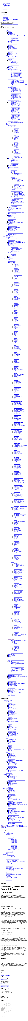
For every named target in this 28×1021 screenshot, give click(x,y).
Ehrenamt (13, 177)
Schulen (10, 216)
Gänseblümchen (17, 452)
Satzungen (13, 39)
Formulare (10, 51)
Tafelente (15, 376)
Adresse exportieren (5, 986)
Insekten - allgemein (15, 549)
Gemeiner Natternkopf (18, 478)
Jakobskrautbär (17, 593)
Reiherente (16, 356)
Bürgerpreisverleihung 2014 (16, 74)
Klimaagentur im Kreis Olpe (14, 675)
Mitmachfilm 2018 (12, 165)
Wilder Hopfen (17, 525)
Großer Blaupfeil (17, 574)
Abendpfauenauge (17, 580)
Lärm (9, 656)
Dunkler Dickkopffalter (18, 587)
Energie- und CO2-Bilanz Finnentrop (16, 660)
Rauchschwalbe (17, 354)
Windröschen (16, 468)
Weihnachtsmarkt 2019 (15, 116)
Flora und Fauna (11, 262)
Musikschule (11, 220)
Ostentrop (16, 146)
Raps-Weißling (17, 607)
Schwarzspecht (17, 363)
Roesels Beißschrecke (18, 560)
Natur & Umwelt (9, 259)
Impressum (5, 18)
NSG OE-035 (16, 651)
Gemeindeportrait (11, 125)
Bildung (7, 214)
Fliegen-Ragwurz (17, 497)
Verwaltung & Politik (7, 30)
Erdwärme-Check (12, 679)
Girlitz (15, 311)
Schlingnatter (16, 633)
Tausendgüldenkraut (18, 447)
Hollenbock (16, 142)
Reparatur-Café (14, 200)
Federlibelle (16, 566)
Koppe (15, 629)
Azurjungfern (16, 563)
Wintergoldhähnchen (18, 396)
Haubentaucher (17, 321)
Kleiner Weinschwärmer (19, 599)
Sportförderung (11, 230)
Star (14, 371)
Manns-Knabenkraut (18, 502)
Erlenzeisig (16, 303)
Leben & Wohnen (6, 123)
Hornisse (15, 556)
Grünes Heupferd (17, 553)
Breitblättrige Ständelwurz (19, 495)
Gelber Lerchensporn (18, 404)
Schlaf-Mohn (16, 444)
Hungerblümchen (17, 454)
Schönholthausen (17, 153)
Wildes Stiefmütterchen (18, 427)
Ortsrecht (10, 42)
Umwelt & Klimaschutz (8, 258)
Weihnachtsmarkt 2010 (15, 105)
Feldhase (15, 266)
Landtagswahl (14, 63)
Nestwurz (16, 503)
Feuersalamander (17, 626)
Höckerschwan (17, 327)
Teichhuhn (16, 380)
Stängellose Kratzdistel (18, 446)
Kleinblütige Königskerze (19, 413)
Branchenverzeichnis (12, 238)
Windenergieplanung (15, 40)
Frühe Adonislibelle (18, 569)
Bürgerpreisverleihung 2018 (16, 76)
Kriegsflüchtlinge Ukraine (16, 205)
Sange (15, 150)
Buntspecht (16, 297)
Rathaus (10, 41)
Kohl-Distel (16, 416)
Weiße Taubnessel (17, 465)
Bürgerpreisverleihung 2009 (16, 70)
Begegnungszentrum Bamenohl (17, 202)
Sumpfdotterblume (17, 424)
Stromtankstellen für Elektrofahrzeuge (16, 689)
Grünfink (15, 318)
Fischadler (16, 306)
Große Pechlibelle (17, 573)
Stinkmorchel (16, 545)
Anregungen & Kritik (12, 53)
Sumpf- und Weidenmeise (19, 374)
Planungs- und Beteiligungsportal (18, 35)
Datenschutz (5, 17)
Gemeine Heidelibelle (18, 571)
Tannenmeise (16, 378)
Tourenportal (13, 255)
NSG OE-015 (16, 644)
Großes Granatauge (18, 576)
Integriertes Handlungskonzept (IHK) (16, 212)
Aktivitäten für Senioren (16, 208)
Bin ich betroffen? (14, 665)
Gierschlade (16, 138)
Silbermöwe (16, 366)
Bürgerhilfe (13, 172)
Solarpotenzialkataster (12, 678)
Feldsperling (16, 304)
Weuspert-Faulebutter (18, 157)
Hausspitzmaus (17, 272)
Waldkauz (16, 389)
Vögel (12, 286)
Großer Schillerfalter (18, 592)
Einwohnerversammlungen (13, 167)
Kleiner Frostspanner (18, 597)
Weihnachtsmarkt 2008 (15, 103)
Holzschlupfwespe (17, 555)
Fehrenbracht (16, 132)
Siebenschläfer (17, 280)
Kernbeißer (16, 331)
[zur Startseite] (9, 24)
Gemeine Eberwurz (18, 405)
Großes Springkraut (18, 410)
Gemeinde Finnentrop (5, 975)
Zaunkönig (16, 397)
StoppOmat (13, 254)
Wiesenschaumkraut (18, 485)
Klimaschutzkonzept (12, 658)
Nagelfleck (16, 605)
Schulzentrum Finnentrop (13, 100)
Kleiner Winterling (17, 415)
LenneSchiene (9, 235)
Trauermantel (16, 613)
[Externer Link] (6, 1017)
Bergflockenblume (17, 472)
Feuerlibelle (16, 567)
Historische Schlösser (15, 249)
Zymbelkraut (16, 488)
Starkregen (10, 661)
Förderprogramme (12, 682)
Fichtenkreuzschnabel (18, 305)
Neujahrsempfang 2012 (16, 89)
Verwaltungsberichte (12, 44)
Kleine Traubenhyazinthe (19, 480)
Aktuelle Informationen (18, 198)
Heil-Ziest (16, 437)
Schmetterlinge (14, 579)
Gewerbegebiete (14, 161)
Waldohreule (16, 390)
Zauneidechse (16, 637)
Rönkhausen (16, 149)
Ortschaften (13, 126)
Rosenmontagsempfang (13, 121)
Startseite (5, 14)
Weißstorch (16, 395)
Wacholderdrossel (17, 387)
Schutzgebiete (11, 639)
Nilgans (15, 352)
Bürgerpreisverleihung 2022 (16, 77)
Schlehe (15, 520)
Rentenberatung (14, 170)
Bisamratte (16, 264)
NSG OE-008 (16, 643)
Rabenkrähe (16, 353)
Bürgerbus (13, 171)
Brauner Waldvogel (18, 584)
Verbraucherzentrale (15, 199)
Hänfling (15, 319)
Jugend (9, 166)
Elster (15, 301)
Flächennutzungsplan (15, 37)
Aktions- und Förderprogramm (14, 241)
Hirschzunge (16, 535)
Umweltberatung (11, 654)
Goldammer (16, 312)
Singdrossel (16, 368)
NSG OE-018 (16, 646)
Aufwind (13, 189)
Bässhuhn (16, 292)
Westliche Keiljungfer (18, 578)
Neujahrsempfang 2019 (16, 97)
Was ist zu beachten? (18, 193)
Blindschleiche (17, 621)
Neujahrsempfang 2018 (16, 96)
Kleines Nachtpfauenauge (19, 600)
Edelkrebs (16, 623)
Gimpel (15, 310)
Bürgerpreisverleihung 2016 (16, 75)
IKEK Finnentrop (12, 213)
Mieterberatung (14, 206)
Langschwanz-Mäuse (18, 275)
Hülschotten (16, 143)
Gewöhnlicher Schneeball (19, 515)
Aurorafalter (16, 583)
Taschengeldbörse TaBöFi (16, 191)
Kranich (15, 341)
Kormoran (16, 339)
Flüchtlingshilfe (14, 178)
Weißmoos (16, 548)
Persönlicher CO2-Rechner (13, 685)
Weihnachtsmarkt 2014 (15, 110)
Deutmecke (16, 131)
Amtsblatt (10, 59)
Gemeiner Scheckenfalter (19, 588)
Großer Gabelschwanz (18, 590)
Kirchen (12, 250)
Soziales (10, 168)
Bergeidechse (16, 619)
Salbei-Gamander (17, 418)
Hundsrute (16, 536)
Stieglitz (15, 373)
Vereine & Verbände (12, 226)
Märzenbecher (16, 458)
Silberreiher (16, 367)
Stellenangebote (11, 49)
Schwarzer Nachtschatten (19, 462)
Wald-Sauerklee (17, 464)
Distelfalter (16, 586)
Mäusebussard (16, 347)
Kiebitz (15, 332)
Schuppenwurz (17, 542)
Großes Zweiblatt (17, 500)
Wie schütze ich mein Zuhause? (17, 667)
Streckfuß (16, 609)
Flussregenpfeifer (17, 307)
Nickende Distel (17, 441)
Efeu (14, 510)
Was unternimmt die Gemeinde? (17, 668)
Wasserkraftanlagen (15, 251)
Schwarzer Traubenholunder (19, 521)
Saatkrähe (16, 361)
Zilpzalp (15, 398)
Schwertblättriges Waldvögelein (20, 506)
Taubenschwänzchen (18, 612)
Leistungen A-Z (11, 46)
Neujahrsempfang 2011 (16, 88)
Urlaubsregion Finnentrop (11, 243)
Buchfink (15, 296)
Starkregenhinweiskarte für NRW (15, 693)
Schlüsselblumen (17, 420)
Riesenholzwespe (17, 559)
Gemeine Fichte (17, 513)
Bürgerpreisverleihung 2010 (16, 72)
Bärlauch (15, 450)
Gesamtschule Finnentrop (16, 101)
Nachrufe (10, 54)
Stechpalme (16, 523)
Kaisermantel (16, 594)
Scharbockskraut (17, 419)
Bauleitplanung (11, 34)
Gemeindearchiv (11, 217)
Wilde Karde (16, 487)
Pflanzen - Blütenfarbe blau (16, 469)
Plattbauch (16, 577)
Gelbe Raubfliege (17, 552)
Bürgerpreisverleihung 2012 (16, 73)
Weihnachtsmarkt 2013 (15, 109)
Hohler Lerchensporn (18, 438)
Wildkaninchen (17, 283)
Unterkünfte (16, 182)
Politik (7, 55)
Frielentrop (16, 137)
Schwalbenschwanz (18, 608)
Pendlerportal (11, 690)
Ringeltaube (16, 357)
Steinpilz (15, 544)
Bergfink (15, 291)
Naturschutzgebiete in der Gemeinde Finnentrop (17, 826)
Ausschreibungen (11, 33)
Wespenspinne (16, 636)
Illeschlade (16, 144)
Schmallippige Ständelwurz (19, 504)
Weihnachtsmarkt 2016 (15, 112)
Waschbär (16, 284)
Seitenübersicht (6, 20)
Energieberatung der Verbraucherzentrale (16, 683)
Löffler (15, 345)
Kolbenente (16, 336)
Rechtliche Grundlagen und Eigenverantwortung (16, 671)
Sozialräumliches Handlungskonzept (15, 222)
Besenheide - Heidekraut (19, 508)
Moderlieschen (17, 630)
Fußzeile (5, 9)
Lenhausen (16, 145)
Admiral (15, 581)
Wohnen (7, 231)
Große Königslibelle (18, 572)
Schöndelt (16, 152)
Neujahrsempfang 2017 (16, 95)
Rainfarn (15, 417)
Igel (14, 273)
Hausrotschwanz (17, 322)
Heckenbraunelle (17, 325)
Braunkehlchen (17, 294)
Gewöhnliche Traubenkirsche (20, 514)
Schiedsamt (10, 210)
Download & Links (18, 188)
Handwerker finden (12, 684)
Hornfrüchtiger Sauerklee (19, 411)
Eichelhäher (16, 299)
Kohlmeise (16, 335)
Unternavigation (6, 6)
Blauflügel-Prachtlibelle (18, 564)
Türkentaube (16, 383)
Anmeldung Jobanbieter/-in (19, 195)
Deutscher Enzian (17, 473)
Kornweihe (16, 340)
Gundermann (16, 479)
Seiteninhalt (5, 7)
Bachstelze (16, 289)
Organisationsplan (12, 47)
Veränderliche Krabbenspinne (20, 634)
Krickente (16, 342)
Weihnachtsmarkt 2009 (15, 104)
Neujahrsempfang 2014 (16, 91)
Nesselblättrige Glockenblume (20, 482)
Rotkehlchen (16, 359)
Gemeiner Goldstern (18, 406)
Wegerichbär (16, 614)
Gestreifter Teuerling (18, 532)
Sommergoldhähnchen (18, 369)
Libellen (12, 562)
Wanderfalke (16, 392)
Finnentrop (16, 133)
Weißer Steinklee (17, 466)
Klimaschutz (8, 657)
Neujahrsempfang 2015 (16, 93)
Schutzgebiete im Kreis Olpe (17, 653)
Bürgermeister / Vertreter (13, 56)
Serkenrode (16, 154)
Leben (7, 124)
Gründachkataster (12, 681)
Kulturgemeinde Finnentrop (14, 227)
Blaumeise (16, 293)
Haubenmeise (16, 320)
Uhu (14, 385)
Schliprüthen (16, 151)
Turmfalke (16, 384)
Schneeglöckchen (17, 460)
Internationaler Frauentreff (16, 201)
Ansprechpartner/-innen (18, 175)
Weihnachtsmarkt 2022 (15, 117)
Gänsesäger (16, 308)
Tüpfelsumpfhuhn (17, 382)
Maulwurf (16, 276)
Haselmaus (16, 271)
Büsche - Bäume (14, 507)
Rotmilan (15, 360)
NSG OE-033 (16, 650)
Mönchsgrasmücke (17, 349)
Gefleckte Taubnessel (18, 433)
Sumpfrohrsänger (17, 375)
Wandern (10, 256)
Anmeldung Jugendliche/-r (19, 194)
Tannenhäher (16, 377)
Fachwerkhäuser (14, 247)
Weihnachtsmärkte (12, 102)
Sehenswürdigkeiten (12, 245)
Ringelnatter (16, 632)
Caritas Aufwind (19, 180)
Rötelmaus (16, 279)
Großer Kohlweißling (18, 591)
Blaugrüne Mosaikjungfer (19, 565)
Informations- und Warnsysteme (17, 669)
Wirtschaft (8, 237)
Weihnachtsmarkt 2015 (15, 111)
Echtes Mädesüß (17, 451)
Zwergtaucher (16, 399)
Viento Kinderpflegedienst (16, 196)
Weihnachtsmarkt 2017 (15, 114)
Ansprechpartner (17, 186)
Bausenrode (16, 130)
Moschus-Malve (17, 440)
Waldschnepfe (16, 391)
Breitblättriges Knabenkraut (19, 496)
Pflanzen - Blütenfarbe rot (16, 429)
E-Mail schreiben (4, 983)
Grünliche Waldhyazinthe (19, 501)
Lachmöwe (16, 343)
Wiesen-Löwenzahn (18, 426)
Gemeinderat (11, 58)
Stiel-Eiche (16, 524)
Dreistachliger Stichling (18, 622)
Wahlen (9, 60)
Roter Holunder (17, 518)
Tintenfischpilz (17, 546)
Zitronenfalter (16, 615)
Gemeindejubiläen (12, 79)
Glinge (15, 139)
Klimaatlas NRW (11, 691)
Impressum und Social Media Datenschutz (11, 19)
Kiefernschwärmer (17, 595)
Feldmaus (16, 268)
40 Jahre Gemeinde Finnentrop (17, 81)
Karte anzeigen (4, 979)
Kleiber (15, 333)
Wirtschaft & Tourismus (8, 236)
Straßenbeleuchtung (15, 163)
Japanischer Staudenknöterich (20, 455)
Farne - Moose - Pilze (15, 528)
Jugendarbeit (16, 184)
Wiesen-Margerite (17, 467)
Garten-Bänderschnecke (18, 627)
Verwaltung (8, 31)
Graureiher (16, 314)
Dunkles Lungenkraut (18, 474)
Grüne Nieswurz (17, 492)
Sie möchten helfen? (18, 174)
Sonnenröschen (17, 423)
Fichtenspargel (17, 529)
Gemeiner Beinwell (18, 434)
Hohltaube (16, 328)
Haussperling (16, 324)
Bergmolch (16, 620)
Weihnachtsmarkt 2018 (15, 115)
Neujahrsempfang (12, 87)
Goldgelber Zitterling (18, 534)
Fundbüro (10, 52)
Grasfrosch (16, 628)
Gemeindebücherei (12, 219)
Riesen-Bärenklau (17, 459)
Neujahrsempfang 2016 (16, 94)
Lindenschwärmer (17, 602)
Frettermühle (16, 136)
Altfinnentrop (16, 128)
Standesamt (10, 209)
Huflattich (16, 412)
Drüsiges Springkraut (18, 432)
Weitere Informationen (15, 672)
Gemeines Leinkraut (18, 408)
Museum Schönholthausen (16, 248)
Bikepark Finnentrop (12, 229)
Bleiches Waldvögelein (18, 494)
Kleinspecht (16, 334)
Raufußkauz (16, 355)
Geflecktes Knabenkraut (19, 499)
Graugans (16, 313)
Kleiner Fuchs (16, 598)
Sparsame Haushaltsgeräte (13, 686)
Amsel (15, 287)
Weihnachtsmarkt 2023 (15, 118)
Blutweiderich (16, 430)
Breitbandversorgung (12, 234)
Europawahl (13, 61)
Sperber (15, 370)
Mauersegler (16, 346)
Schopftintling (16, 541)
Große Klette (16, 436)
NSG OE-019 (16, 647)
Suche (4, 4)
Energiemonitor (11, 695)
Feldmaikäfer (16, 550)
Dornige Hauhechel (18, 431)
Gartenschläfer (17, 270)
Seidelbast (16, 522)
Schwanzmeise (17, 362)
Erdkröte (15, 625)
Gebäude (13, 159)
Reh (14, 277)
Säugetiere (13, 263)
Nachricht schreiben (5, 985)
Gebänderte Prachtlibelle (19, 570)
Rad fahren (10, 252)
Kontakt (4, 15)
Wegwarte (16, 483)
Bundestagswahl (14, 62)
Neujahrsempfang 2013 (16, 90)
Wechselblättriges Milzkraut (19, 425)
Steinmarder (16, 282)
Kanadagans (16, 329)
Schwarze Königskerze (18, 422)
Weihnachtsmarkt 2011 (15, 107)
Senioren (10, 207)
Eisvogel (15, 300)
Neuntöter (16, 350)
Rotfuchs (15, 278)
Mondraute (16, 537)
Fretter (15, 135)
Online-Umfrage (14, 164)
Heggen (15, 140)
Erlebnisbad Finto (12, 228)
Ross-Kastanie (16, 516)
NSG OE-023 (16, 648)
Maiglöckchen (16, 457)
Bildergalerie (8, 68)
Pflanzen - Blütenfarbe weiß (16, 448)
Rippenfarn (16, 539)
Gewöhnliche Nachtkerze (19, 409)
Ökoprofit (10, 677)
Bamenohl (16, 129)
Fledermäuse (16, 269)
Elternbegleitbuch (14, 203)
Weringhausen (16, 156)
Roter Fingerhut (17, 443)
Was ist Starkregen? (15, 662)
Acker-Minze (16, 471)
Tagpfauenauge (17, 611)
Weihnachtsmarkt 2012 (15, 108)
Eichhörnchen (16, 265)
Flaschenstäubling (17, 530)
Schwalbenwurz (17, 461)
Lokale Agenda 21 (12, 655)
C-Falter (15, 585)
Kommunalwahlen (15, 65)
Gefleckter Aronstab (18, 490)
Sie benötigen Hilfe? (18, 173)
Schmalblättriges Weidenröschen (20, 445)
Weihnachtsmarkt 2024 (15, 119)
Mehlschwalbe (17, 348)
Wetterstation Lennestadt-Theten (15, 692)
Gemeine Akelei (17, 476)
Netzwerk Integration (18, 179)
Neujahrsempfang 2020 (16, 98)
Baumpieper (16, 290)
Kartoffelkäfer (16, 557)
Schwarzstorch (17, 364)
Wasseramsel (16, 394)
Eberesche (16, 509)
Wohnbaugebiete (14, 160)
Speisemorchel (17, 543)
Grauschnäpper (17, 315)
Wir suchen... (16, 187)
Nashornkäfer (16, 558)
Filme (9, 257)
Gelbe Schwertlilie (17, 402)
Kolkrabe (15, 338)
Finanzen (10, 45)
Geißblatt (15, 511)
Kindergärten (11, 215)
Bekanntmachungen (12, 67)
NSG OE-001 (16, 642)
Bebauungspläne (14, 38)
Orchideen (13, 493)
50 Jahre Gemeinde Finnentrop (17, 80)
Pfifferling (16, 538)
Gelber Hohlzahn (17, 403)
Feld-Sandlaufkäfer (17, 551)
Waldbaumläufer (17, 388)
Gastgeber (10, 244)
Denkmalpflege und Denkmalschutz (15, 233)
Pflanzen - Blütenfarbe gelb (16, 401)
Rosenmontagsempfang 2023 (17, 122)
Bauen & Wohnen (12, 158)
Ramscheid (16, 147)
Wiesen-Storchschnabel (18, 486)
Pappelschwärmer (17, 606)
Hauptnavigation (6, 5)
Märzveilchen (16, 481)
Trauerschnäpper (17, 381)
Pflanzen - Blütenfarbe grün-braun (18, 489)
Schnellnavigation (6, 3)
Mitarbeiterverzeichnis (12, 48)
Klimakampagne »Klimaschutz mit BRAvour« (17, 676)
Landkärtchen (16, 601)
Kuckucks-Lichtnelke (18, 439)
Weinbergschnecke (17, 635)
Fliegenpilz (16, 531)
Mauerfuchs (16, 604)
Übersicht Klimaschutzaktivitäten (15, 674)
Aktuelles (10, 32)
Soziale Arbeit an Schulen (19, 185)
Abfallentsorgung (11, 261)
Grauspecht (16, 317)
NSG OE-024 (16, 649)
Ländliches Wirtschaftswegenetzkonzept (16, 242)
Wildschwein (16, 285)
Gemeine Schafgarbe (18, 453)
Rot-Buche (16, 517)
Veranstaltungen (11, 224)
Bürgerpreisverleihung (13, 69)
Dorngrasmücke (17, 298)
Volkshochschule (11, 221)
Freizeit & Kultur (9, 223)
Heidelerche (16, 326)
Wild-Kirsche (16, 527)
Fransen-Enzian (17, 475)
